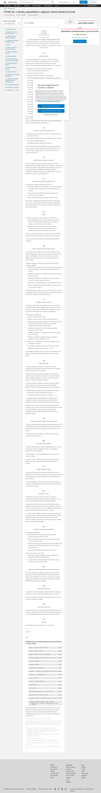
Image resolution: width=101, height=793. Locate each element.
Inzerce (83, 769)
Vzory (67, 779)
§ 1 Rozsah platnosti (10, 29)
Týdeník (83, 777)
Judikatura (68, 769)
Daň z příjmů (53, 769)
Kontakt (83, 767)
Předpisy (68, 777)
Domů (5, 8)
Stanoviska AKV (70, 771)
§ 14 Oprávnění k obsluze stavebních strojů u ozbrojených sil (11, 80)
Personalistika (54, 775)
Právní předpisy (11, 8)
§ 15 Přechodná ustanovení (12, 84)
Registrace (83, 2)
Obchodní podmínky (31, 789)
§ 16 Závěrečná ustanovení (12, 87)
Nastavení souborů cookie (45, 789)
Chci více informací (79, 41)
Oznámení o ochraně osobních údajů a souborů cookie (49, 101)
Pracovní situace (70, 775)
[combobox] (36, 2)
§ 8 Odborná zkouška (10, 56)
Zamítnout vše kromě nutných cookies (51, 111)
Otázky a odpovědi (70, 773)
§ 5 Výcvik (7, 45)
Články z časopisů (70, 767)
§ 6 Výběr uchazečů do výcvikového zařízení (11, 48)
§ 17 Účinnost (8, 90)
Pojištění (52, 771)
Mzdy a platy (53, 767)
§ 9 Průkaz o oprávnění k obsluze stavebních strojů (11, 59)
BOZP (51, 777)
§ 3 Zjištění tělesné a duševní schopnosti (10, 37)
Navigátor (68, 782)
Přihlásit (94, 2)
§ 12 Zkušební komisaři (11, 72)
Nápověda (84, 775)
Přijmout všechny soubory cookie (51, 106)
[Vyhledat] (52, 2)
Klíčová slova (85, 773)
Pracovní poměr (54, 773)
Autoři (83, 771)
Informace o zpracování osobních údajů (14, 789)
